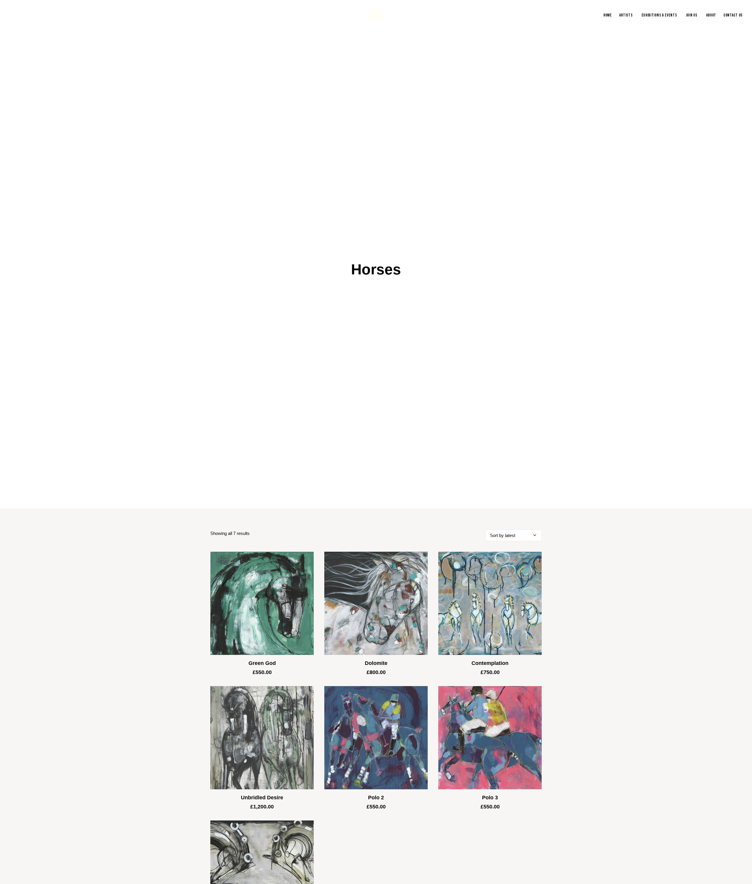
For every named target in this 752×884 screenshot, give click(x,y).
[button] (262, 625)
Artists (626, 15)
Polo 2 (376, 820)
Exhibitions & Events (659, 15)
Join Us (691, 15)
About (711, 15)
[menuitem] (609, 15)
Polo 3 (490, 820)
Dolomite (376, 685)
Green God (262, 685)
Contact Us (733, 15)
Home (607, 15)
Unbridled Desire (262, 820)
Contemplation (489, 685)
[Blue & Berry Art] (376, 15)
